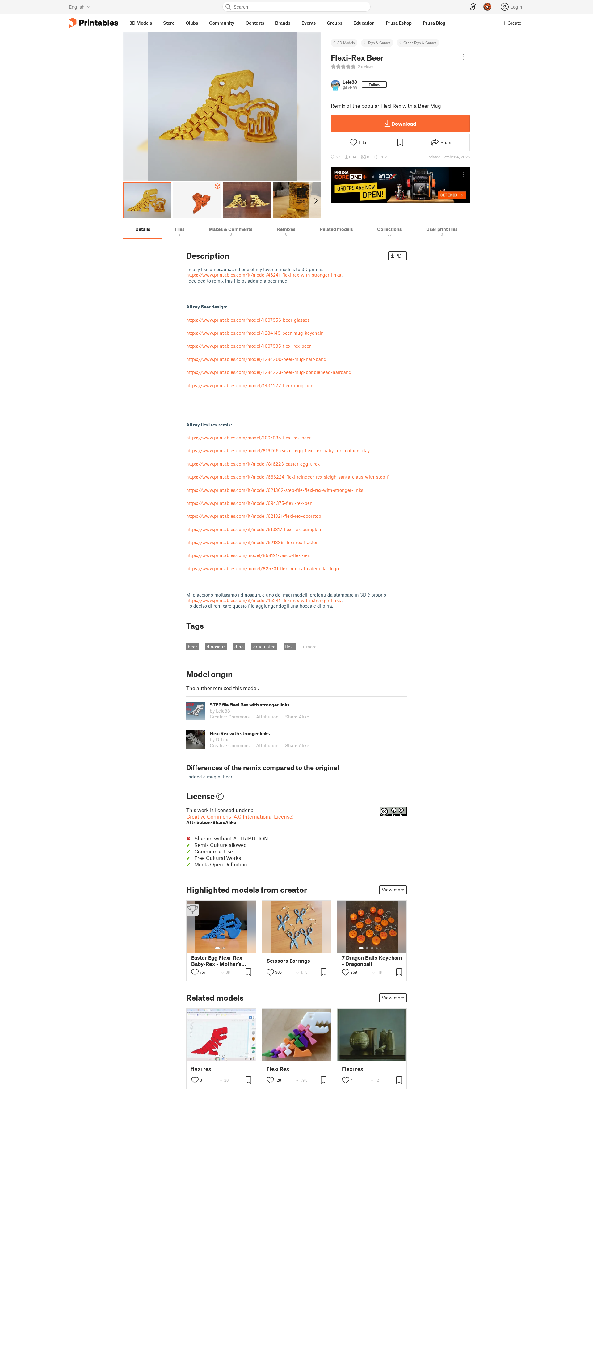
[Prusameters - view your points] (487, 7)
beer (192, 646)
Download (403, 123)
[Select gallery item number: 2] (223, 948)
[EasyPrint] (472, 7)
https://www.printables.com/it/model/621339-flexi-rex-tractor (252, 542)
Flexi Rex (278, 1069)
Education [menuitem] (364, 23)
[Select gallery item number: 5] (381, 948)
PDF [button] (399, 255)
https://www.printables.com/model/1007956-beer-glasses (247, 320)
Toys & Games (379, 42)
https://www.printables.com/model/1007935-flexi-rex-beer (248, 346)
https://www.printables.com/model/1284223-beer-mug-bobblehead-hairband (268, 372)
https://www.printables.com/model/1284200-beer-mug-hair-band (256, 359)
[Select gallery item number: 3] (372, 948)
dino (239, 646)
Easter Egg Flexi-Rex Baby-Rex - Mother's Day (216, 960)
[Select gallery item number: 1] (217, 948)
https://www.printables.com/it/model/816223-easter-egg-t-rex (253, 464)
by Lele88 (220, 711)
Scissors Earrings (288, 961)
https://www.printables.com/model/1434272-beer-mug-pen (249, 385)
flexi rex (201, 1069)
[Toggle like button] (195, 972)
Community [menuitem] (221, 23)
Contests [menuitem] (255, 23)
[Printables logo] (93, 23)
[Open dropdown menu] (463, 57)
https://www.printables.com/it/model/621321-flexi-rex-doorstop (253, 516)
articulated (264, 646)
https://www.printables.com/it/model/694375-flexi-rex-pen (249, 503)
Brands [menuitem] (282, 23)
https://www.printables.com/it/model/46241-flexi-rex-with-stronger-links (263, 275)
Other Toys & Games (420, 42)
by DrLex (219, 739)
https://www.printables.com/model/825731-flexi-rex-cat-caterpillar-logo (262, 568)
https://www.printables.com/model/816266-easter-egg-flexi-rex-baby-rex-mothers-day (278, 450)
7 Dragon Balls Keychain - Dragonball (372, 960)
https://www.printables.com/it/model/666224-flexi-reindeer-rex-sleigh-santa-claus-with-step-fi (288, 477)
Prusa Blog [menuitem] (434, 23)
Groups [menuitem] (334, 23)
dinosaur (216, 646)
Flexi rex (352, 1069)
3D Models (346, 42)
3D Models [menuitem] (140, 23)
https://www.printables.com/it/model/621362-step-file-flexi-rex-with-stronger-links (274, 490)
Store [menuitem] (169, 23)
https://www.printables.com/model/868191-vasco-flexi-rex (248, 555)
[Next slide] (315, 200)
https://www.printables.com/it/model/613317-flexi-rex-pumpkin (253, 529)
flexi (289, 646)
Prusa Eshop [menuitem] (399, 23)
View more (393, 889)
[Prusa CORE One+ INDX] (400, 185)
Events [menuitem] (308, 23)
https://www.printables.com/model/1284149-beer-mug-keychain (255, 333)
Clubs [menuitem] (192, 23)
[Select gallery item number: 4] (377, 948)
